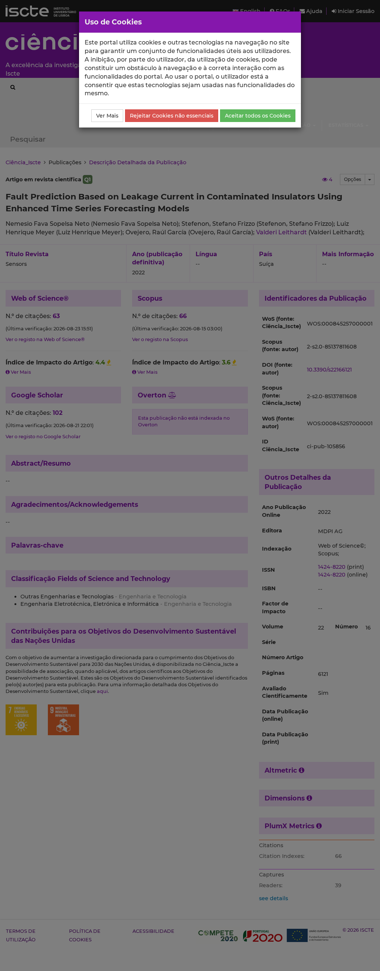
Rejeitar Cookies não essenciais (171, 115)
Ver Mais (107, 115)
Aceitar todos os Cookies (258, 115)
